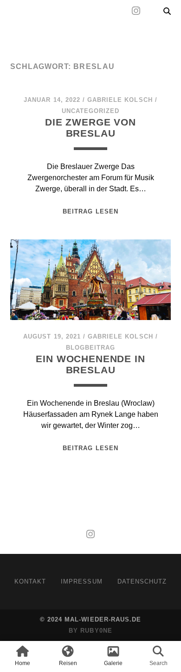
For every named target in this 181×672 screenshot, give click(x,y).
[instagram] (136, 11)
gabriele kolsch (120, 99)
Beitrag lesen (90, 211)
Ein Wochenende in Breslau (90, 364)
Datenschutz (142, 581)
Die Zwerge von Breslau (90, 127)
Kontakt (30, 581)
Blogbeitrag (90, 347)
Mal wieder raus (64, 33)
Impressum (81, 581)
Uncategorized (91, 110)
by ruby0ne (90, 630)
